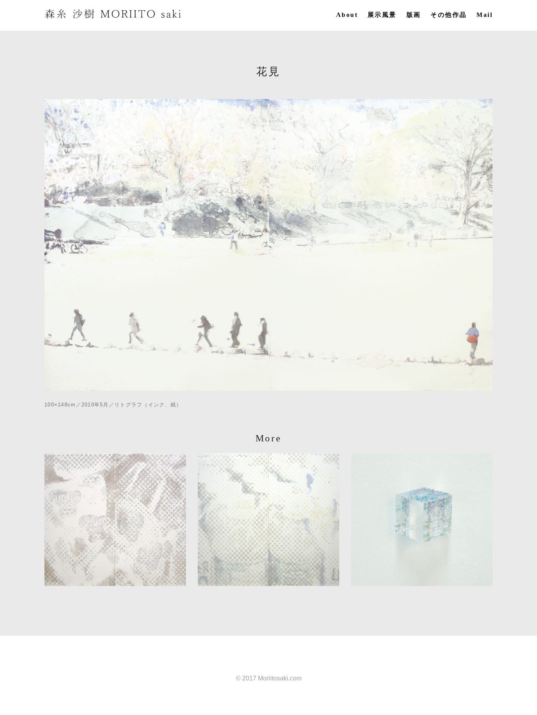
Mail (484, 14)
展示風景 (382, 14)
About (347, 14)
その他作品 (448, 14)
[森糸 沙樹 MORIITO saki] (113, 14)
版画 (413, 14)
